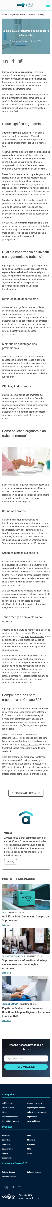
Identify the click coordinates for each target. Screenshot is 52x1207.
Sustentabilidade (33, 1121)
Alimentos (31, 1144)
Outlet (29, 1153)
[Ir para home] (25, 6)
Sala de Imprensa (34, 1172)
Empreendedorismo (10, 1117)
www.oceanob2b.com (29, 1197)
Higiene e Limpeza (34, 1103)
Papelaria (6, 1135)
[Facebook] (13, 1188)
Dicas (4, 1112)
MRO (29, 1149)
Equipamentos (7, 1149)
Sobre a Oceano (8, 1172)
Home (4, 14)
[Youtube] (19, 1187)
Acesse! (10, 862)
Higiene (5, 1153)
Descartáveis (7, 1158)
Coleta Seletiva (8, 1108)
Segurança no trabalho (26, 793)
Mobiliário (31, 1140)
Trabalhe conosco (9, 1177)
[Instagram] (6, 1188)
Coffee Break (7, 1103)
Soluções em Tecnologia (36, 1112)
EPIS (29, 1135)
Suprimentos (32, 1117)
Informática (6, 1144)
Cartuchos (6, 1140)
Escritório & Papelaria (10, 1121)
